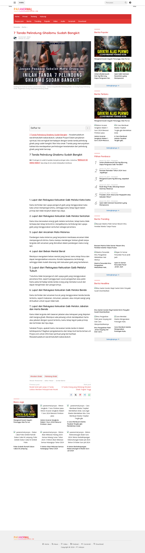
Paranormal (22, 37)
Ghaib (28, 37)
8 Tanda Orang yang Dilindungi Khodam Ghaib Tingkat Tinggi (76, 387)
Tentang (34, 17)
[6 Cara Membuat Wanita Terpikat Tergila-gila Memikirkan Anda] (79, 412)
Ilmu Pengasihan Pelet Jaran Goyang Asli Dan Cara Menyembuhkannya (102, 330)
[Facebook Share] (71, 395)
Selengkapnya (112, 86)
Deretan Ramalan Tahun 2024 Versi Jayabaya (112, 171)
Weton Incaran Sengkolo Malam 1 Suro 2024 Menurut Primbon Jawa (50, 422)
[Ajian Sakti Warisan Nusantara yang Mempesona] (122, 67)
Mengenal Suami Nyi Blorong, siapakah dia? (114, 180)
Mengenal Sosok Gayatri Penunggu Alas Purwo (23, 421)
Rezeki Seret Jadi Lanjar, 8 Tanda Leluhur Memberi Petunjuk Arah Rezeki (43, 387)
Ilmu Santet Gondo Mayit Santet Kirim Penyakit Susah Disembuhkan (111, 311)
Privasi (25, 17)
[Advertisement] (20, 127)
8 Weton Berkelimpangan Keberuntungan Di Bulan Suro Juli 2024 (78, 449)
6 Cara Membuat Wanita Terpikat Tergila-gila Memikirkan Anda (76, 424)
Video (55, 21)
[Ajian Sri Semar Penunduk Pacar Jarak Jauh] (122, 256)
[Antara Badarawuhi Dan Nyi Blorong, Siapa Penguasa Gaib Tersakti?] (102, 67)
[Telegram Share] (84, 395)
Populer (47, 21)
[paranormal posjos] (26, 9)
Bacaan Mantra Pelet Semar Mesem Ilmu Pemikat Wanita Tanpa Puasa (109, 247)
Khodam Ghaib (36, 376)
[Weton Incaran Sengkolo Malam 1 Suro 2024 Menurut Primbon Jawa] (52, 411)
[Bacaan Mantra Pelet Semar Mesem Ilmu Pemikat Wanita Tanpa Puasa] (112, 233)
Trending (37, 21)
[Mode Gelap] (130, 3)
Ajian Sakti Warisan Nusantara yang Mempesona (121, 76)
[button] (125, 2)
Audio (63, 21)
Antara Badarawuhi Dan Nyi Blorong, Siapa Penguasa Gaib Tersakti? (102, 76)
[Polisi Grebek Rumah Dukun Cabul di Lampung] (26, 437)
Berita (29, 21)
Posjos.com (19, 21)
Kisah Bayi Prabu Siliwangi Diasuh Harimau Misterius (112, 188)
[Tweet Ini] (75, 395)
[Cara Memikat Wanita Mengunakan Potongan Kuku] (122, 320)
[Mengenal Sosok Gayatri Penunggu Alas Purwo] (26, 411)
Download (82, 21)
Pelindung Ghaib (51, 376)
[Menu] (15, 3)
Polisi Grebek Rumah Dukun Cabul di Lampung (24, 448)
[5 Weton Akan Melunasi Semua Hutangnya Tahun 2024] (52, 437)
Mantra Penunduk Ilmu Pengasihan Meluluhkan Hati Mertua (102, 265)
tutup (10, 6)
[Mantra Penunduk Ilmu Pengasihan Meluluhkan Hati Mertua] (102, 256)
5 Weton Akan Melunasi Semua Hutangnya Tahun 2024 (51, 448)
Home (17, 17)
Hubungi (43, 17)
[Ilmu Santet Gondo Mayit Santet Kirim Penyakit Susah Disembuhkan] (112, 297)
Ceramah (71, 21)
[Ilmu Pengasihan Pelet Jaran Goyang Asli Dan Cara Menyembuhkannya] (102, 320)
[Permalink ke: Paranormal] (15, 38)
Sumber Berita (60, 380)
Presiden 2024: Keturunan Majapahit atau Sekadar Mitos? (115, 196)
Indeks (21, 2)
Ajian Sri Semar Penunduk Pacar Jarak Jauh (120, 265)
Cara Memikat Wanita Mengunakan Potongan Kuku (122, 329)
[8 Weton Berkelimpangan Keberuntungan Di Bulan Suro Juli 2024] (79, 437)
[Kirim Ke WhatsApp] (89, 395)
